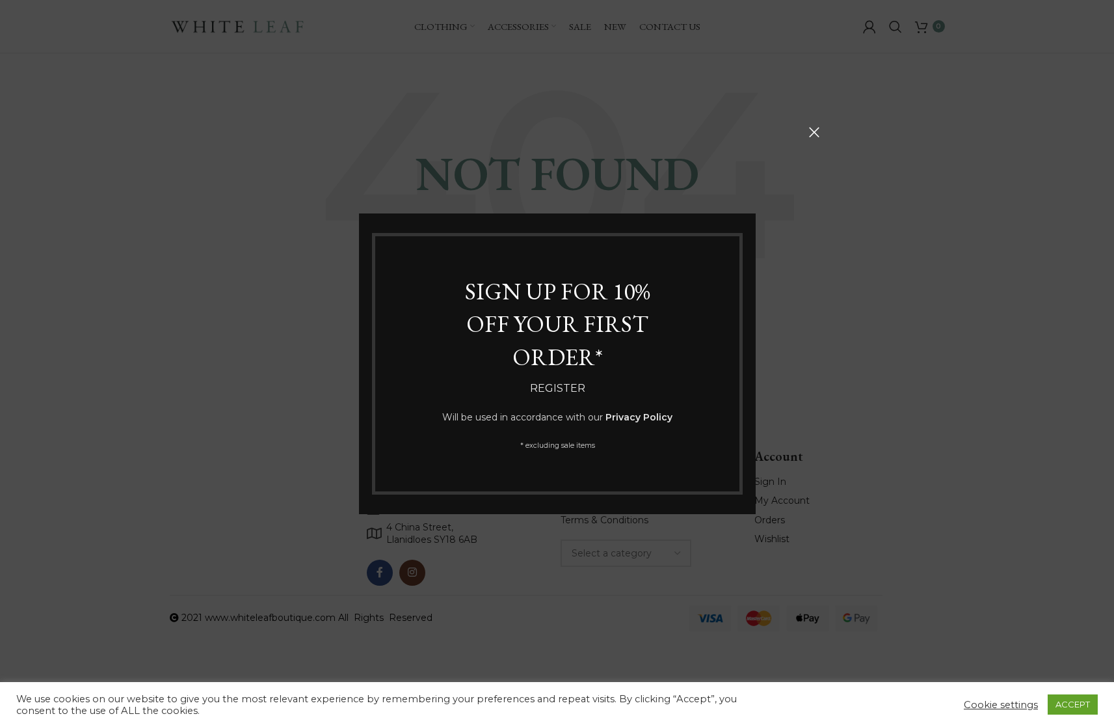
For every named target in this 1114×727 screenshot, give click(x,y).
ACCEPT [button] (1072, 704)
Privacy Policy (638, 416)
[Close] (814, 132)
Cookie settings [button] (1001, 705)
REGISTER (557, 388)
